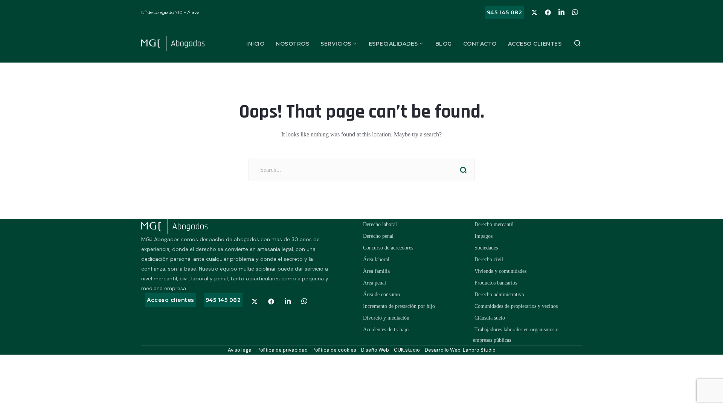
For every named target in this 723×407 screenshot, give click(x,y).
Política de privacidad (283, 350)
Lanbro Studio (479, 350)
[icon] (534, 12)
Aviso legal (240, 350)
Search (463, 170)
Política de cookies (334, 350)
